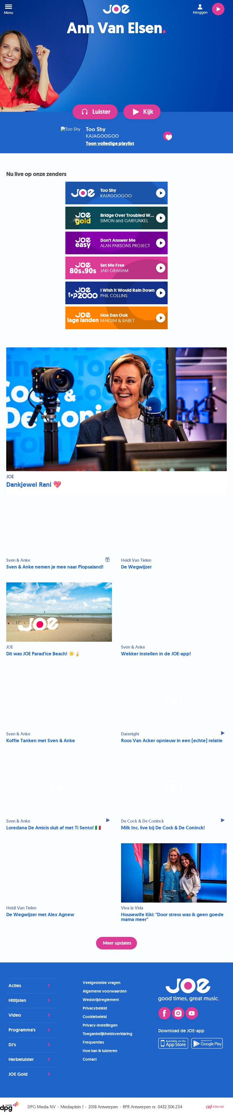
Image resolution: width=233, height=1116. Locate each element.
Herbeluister (21, 1059)
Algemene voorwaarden (105, 991)
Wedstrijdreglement (101, 999)
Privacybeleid (95, 1008)
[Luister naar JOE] (160, 193)
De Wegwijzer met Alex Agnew (40, 914)
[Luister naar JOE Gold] (160, 218)
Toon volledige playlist (110, 143)
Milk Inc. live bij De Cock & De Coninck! (163, 827)
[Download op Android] (207, 1047)
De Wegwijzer (136, 567)
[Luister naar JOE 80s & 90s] (160, 268)
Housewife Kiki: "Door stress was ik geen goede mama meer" (172, 917)
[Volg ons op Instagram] (178, 1013)
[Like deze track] (167, 135)
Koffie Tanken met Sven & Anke (40, 740)
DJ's (12, 1045)
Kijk (148, 112)
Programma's (22, 1030)
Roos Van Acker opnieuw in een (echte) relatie (171, 740)
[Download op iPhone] (173, 1047)
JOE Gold (18, 1074)
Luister (218, 9)
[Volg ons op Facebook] (164, 1013)
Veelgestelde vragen (101, 982)
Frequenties (93, 1042)
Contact (90, 1059)
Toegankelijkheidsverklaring (107, 1033)
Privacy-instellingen (100, 1025)
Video (15, 1015)
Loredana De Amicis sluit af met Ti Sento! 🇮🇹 (53, 827)
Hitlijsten (17, 1000)
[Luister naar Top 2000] (160, 293)
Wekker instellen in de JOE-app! (156, 653)
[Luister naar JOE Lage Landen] (160, 318)
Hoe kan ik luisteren (100, 1050)
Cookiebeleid (95, 1016)
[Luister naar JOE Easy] (160, 243)
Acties (15, 986)
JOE (116, 9)
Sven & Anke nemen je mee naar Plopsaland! (54, 567)
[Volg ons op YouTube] (192, 1013)
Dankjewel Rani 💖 (33, 484)
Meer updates (117, 943)
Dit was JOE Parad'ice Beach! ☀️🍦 (43, 653)
